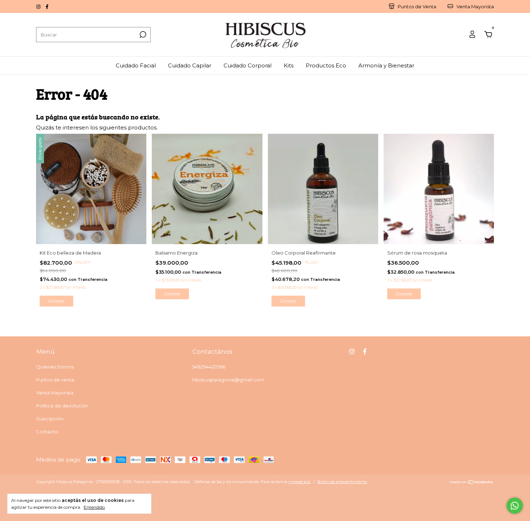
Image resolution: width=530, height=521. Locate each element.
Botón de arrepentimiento (342, 481)
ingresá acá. (299, 481)
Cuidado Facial (136, 65)
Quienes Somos (55, 367)
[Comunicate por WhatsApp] (515, 506)
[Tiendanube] (471, 482)
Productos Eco (326, 65)
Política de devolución (62, 406)
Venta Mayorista (55, 393)
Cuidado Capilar (189, 65)
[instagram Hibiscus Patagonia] (39, 6)
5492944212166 (208, 367)
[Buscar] (142, 34)
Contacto (47, 431)
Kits (288, 65)
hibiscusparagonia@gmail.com (228, 380)
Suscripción (49, 418)
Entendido (94, 507)
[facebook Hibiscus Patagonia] (47, 6)
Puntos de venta (55, 380)
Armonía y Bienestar (386, 65)
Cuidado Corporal (247, 65)
